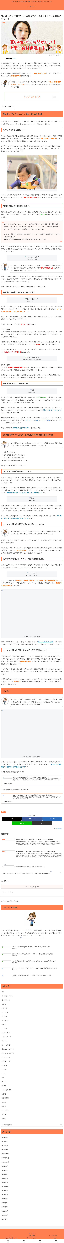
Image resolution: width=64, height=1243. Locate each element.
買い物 (4, 811)
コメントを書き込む (32, 887)
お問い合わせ (32, 1235)
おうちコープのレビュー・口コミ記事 (38, 420)
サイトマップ (53, 1238)
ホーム (11, 1235)
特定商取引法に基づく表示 (11, 1238)
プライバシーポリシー (32, 1238)
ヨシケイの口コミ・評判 (45, 642)
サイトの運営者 (53, 1235)
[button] (42, 823)
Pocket (14, 58)
